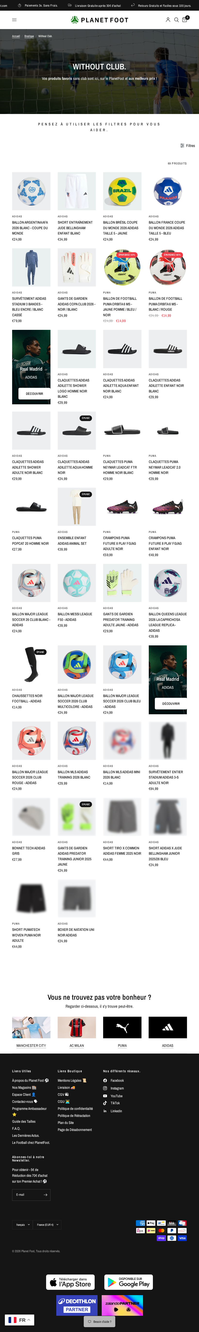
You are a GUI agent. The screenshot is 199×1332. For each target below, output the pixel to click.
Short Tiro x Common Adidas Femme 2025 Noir (122, 850)
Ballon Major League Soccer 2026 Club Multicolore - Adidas (76, 701)
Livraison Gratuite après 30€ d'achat (63, 5)
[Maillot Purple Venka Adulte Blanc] (31, 1290)
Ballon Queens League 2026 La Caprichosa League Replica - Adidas (168, 622)
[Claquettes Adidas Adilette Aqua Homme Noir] (77, 431)
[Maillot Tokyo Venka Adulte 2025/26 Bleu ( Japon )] (31, 975)
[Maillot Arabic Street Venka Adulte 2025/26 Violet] (77, 975)
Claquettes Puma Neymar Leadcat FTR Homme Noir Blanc (120, 467)
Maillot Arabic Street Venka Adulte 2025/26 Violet (76, 1011)
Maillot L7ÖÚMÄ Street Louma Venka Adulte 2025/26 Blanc (120, 1011)
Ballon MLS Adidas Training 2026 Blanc (74, 774)
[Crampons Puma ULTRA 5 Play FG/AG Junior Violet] (31, 1214)
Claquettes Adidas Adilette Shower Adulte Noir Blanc (28, 467)
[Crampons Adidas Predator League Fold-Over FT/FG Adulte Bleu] (122, 1132)
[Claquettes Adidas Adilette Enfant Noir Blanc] (168, 349)
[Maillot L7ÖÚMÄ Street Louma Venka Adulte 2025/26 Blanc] (122, 975)
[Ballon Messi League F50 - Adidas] (77, 583)
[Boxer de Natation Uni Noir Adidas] (77, 898)
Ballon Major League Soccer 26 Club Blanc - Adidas (31, 619)
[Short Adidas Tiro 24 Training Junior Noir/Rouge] (168, 1051)
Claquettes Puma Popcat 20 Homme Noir (30, 540)
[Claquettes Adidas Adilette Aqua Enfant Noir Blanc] (122, 349)
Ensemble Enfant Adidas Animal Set (72, 540)
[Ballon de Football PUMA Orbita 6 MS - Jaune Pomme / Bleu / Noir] (122, 267)
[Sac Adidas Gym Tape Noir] (168, 898)
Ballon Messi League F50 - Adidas (75, 616)
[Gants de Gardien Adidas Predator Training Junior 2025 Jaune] (77, 817)
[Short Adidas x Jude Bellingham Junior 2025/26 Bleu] (168, 817)
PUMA (107, 292)
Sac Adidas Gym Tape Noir (165, 932)
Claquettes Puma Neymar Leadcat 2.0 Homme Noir (165, 467)
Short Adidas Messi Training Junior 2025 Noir (120, 935)
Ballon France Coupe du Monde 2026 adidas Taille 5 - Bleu (167, 228)
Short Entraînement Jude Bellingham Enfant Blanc (75, 228)
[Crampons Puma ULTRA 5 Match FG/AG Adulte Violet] (168, 1132)
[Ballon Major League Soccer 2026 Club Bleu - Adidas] (122, 664)
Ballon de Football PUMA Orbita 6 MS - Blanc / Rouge (165, 304)
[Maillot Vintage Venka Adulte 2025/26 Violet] (168, 975)
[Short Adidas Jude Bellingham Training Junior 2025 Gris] (31, 1132)
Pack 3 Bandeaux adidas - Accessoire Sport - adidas (74, 1169)
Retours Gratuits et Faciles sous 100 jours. (130, 5)
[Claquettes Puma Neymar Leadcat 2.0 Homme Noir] (168, 431)
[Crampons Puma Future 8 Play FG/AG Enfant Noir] (168, 507)
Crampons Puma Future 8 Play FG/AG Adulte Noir (119, 543)
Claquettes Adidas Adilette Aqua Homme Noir (75, 467)
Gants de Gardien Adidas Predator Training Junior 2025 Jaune (74, 856)
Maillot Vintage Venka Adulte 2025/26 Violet (167, 1008)
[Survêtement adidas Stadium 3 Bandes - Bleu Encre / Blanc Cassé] (31, 267)
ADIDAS (17, 216)
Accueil (16, 36)
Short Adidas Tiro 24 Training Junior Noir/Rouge (166, 1087)
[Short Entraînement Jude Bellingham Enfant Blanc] (77, 191)
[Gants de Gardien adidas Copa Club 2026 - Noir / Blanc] (77, 267)
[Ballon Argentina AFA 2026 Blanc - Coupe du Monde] (31, 191)
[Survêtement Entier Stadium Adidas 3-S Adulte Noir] (168, 741)
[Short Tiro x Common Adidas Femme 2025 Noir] (122, 817)
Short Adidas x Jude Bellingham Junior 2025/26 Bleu (165, 853)
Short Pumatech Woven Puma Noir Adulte (26, 935)
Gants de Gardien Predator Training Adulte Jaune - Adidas (120, 619)
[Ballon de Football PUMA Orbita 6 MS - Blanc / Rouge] (168, 267)
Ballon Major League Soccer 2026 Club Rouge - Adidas (30, 777)
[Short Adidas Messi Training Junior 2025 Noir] (122, 898)
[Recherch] (177, 20)
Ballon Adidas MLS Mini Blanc (121, 1248)
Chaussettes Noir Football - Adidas (27, 698)
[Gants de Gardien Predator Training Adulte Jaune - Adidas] (122, 583)
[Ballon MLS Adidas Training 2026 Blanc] (77, 741)
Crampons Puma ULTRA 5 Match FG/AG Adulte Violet (167, 1169)
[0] (184, 20)
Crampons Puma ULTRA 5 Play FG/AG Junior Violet (30, 1251)
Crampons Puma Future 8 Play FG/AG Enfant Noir (165, 543)
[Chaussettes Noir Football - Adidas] (31, 664)
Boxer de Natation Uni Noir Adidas (76, 932)
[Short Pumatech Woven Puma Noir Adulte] (31, 898)
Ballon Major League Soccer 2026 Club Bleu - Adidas (122, 701)
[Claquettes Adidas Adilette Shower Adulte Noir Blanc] (31, 431)
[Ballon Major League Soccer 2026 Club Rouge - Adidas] (31, 741)
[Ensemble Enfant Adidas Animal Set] (77, 507)
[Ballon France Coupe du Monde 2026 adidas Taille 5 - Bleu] (168, 191)
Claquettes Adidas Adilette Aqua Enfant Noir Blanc (121, 386)
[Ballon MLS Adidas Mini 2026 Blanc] (122, 741)
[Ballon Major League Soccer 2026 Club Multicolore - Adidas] (77, 664)
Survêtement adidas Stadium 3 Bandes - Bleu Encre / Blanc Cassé (29, 306)
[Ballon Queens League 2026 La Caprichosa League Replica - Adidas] (168, 583)
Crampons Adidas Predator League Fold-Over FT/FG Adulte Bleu (118, 1172)
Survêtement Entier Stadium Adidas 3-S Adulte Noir (166, 777)
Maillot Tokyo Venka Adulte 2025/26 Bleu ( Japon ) (29, 1011)
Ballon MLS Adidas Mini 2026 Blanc (121, 774)
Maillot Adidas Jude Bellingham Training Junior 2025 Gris (29, 1087)
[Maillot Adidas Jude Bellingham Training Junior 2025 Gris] (31, 1051)
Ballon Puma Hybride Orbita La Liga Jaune (166, 1248)
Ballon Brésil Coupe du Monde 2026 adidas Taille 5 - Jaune (120, 228)
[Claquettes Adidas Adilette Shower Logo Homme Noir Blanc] (77, 349)
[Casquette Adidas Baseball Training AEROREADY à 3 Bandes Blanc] (77, 1051)
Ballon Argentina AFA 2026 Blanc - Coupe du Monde (30, 228)
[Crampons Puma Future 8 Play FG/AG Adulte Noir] (122, 507)
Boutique (29, 36)
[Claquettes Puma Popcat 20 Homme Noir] (31, 507)
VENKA (16, 999)
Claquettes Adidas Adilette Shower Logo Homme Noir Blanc (73, 388)
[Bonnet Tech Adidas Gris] (31, 817)
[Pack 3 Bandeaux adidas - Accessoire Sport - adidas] (77, 1132)
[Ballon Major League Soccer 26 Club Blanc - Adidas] (31, 583)
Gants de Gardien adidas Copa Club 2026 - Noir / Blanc (76, 304)
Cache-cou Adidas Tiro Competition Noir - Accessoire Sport (76, 1251)
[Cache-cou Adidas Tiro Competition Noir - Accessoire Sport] (77, 1214)
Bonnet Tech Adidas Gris (28, 850)
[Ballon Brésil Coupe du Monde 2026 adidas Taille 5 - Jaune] (122, 191)
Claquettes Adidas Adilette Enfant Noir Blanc (166, 386)
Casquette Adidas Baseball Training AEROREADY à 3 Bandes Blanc (76, 1090)
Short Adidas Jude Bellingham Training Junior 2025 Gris (29, 1169)
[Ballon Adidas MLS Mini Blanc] (122, 1214)
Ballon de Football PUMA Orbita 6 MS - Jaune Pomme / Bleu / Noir (120, 306)
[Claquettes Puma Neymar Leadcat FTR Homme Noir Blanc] (122, 431)
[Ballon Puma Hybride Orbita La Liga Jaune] (168, 1214)
